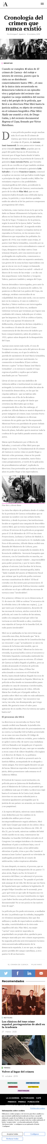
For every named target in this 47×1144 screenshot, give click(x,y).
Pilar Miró (36, 964)
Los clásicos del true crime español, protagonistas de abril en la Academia (23, 1024)
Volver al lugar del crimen (18, 1071)
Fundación (33, 1102)
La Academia (12, 1098)
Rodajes (13, 1087)
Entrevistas (33, 1083)
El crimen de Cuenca (18, 964)
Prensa (22, 1102)
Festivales (23, 1091)
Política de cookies (37, 1108)
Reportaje (8, 63)
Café (38, 1098)
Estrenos (33, 1087)
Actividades (27, 1098)
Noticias (8, 1018)
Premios (12, 1102)
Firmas (7, 1068)
